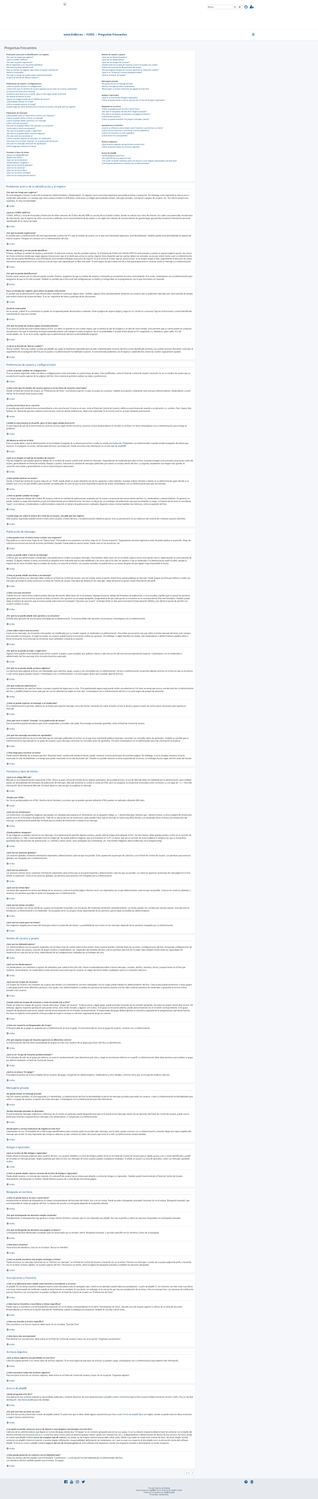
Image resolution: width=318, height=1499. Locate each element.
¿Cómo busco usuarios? (111, 116)
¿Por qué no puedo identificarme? (20, 67)
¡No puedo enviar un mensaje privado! (117, 84)
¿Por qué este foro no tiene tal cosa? (116, 158)
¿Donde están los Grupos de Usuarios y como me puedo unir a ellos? (130, 65)
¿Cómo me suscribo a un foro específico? (118, 133)
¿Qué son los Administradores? (114, 57)
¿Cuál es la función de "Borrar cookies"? (22, 77)
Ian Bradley (165, 1488)
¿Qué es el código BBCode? (17, 155)
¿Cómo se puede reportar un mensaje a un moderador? (28, 138)
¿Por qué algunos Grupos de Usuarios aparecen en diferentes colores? (130, 70)
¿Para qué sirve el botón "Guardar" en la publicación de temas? (32, 141)
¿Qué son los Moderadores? (113, 60)
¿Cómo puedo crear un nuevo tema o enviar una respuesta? (30, 115)
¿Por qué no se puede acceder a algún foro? (24, 131)
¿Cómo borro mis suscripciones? (115, 135)
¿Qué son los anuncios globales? (19, 165)
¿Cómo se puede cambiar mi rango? (21, 104)
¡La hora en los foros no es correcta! (20, 91)
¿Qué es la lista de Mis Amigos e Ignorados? (120, 97)
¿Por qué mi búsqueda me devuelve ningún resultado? (124, 111)
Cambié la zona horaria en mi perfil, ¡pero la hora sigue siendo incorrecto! (36, 94)
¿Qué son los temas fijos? (16, 170)
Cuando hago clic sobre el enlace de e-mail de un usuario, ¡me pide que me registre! (41, 107)
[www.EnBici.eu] (76, 15)
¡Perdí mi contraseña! (15, 72)
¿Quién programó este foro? (113, 156)
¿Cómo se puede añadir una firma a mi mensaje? (26, 121)
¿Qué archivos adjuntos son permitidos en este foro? (123, 144)
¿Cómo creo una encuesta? (17, 123)
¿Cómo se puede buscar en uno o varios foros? (121, 109)
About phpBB (27, 1400)
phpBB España (169, 1492)
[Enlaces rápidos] (253, 34)
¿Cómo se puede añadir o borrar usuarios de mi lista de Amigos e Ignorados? (133, 100)
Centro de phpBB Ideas (132, 1414)
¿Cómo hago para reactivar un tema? (21, 146)
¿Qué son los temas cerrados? (18, 173)
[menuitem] (246, 7)
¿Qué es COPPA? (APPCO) (16, 60)
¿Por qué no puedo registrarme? (19, 62)
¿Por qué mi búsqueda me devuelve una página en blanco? (126, 114)
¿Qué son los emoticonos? (16, 160)
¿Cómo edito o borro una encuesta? (20, 128)
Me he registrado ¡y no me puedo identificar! (24, 65)
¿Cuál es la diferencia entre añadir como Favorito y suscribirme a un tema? (132, 128)
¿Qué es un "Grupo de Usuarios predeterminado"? (122, 72)
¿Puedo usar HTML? (14, 157)
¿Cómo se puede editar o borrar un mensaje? (24, 118)
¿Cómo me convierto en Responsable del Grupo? (121, 67)
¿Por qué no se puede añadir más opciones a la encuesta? (29, 126)
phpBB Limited (112, 1397)
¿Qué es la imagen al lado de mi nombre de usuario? (28, 99)
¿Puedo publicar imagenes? (17, 162)
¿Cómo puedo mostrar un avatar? (20, 101)
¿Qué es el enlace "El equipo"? (114, 75)
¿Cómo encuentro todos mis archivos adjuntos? (121, 147)
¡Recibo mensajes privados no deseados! (118, 86)
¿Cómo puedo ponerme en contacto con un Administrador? (126, 163)
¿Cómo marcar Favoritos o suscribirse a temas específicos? (126, 130)
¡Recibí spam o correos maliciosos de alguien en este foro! (125, 89)
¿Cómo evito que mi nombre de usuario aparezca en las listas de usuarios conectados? (41, 89)
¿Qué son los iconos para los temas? (21, 175)
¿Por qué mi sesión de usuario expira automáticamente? (29, 75)
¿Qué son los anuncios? (15, 168)
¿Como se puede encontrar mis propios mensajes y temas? (125, 119)
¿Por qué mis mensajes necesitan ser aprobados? (26, 143)
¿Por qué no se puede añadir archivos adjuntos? (25, 133)
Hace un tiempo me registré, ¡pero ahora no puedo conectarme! (32, 70)
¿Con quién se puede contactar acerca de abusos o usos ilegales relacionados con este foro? (139, 161)
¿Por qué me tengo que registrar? (20, 57)
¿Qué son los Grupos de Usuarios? (116, 62)
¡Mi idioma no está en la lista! (18, 96)
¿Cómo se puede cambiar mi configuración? (24, 86)
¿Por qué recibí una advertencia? (19, 136)
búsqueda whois (33, 1435)
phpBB (121, 446)
